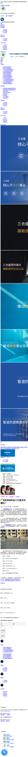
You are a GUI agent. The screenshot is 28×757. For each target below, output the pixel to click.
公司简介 (5, 45)
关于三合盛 (3, 42)
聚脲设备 (18, 447)
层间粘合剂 (5, 91)
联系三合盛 (3, 51)
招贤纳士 (5, 49)
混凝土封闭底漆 (6, 92)
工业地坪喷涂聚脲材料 (8, 69)
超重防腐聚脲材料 (7, 67)
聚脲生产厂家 (16, 448)
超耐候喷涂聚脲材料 (8, 83)
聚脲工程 (23, 447)
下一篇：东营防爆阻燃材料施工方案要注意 (10, 580)
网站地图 (7, 5)
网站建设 (3, 714)
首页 (2, 23)
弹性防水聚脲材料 (7, 68)
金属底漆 (5, 93)
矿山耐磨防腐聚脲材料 (8, 79)
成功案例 (3, 27)
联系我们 (5, 47)
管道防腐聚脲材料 (7, 75)
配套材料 (3, 26)
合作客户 (5, 32)
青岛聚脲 (6, 448)
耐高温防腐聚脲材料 (8, 76)
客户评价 (5, 31)
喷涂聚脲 (14, 447)
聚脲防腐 (9, 447)
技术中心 (3, 35)
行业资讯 (5, 40)
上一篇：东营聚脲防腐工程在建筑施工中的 (10, 579)
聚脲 (2, 447)
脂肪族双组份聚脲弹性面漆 (9, 88)
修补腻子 (5, 95)
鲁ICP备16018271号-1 (5, 713)
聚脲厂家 (10, 448)
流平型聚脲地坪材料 (8, 71)
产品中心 (3, 24)
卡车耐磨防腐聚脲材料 (8, 80)
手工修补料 (5, 96)
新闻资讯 (3, 36)
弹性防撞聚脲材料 (7, 82)
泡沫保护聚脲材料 (7, 73)
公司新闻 (5, 38)
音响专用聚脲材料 (7, 78)
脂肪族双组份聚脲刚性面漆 (9, 89)
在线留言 (3, 5)
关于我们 (12, 739)
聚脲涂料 (5, 447)
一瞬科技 (8, 714)
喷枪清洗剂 (5, 98)
